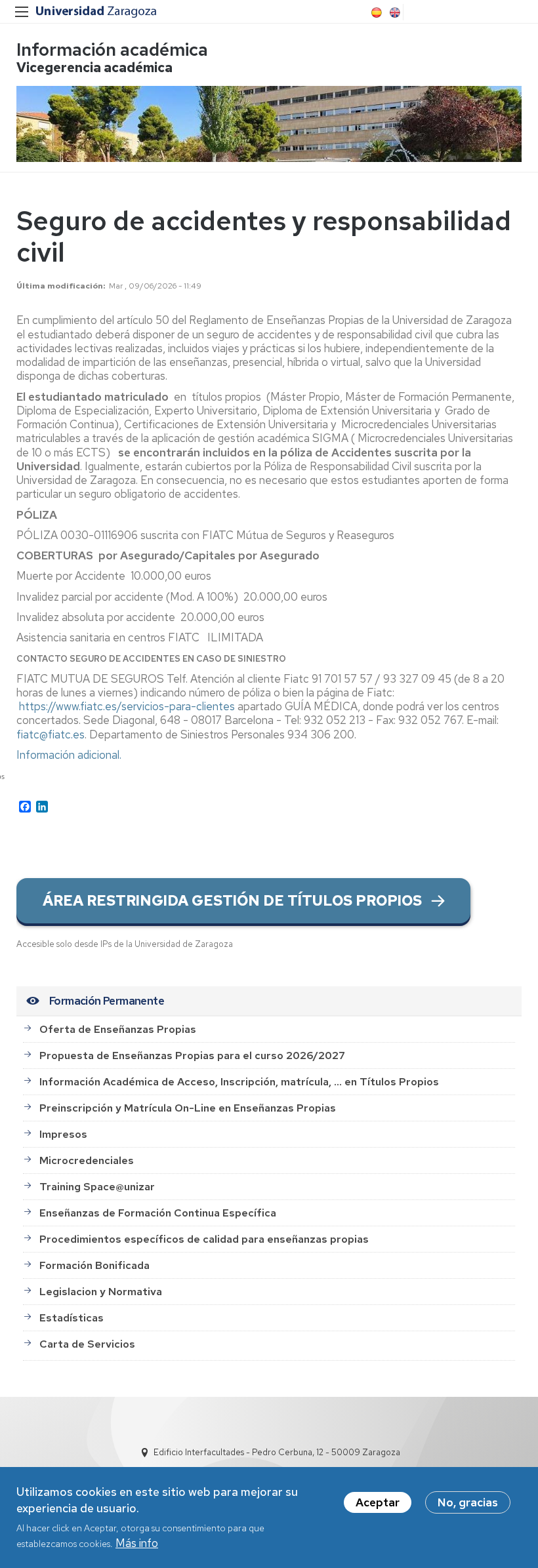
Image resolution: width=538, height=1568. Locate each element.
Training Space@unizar (97, 1187)
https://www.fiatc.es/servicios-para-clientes (127, 706)
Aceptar (378, 1502)
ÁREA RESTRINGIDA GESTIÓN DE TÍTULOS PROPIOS (232, 900)
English (393, 12)
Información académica (112, 49)
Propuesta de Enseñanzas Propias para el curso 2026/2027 (192, 1055)
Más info (136, 1543)
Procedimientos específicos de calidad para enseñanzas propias (204, 1239)
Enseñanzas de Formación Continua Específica (157, 1213)
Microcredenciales (86, 1160)
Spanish (375, 12)
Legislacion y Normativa (100, 1291)
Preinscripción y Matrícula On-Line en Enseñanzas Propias (187, 1108)
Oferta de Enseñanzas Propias (117, 1029)
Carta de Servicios (87, 1344)
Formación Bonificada (94, 1265)
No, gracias (468, 1502)
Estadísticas (71, 1318)
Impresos (63, 1134)
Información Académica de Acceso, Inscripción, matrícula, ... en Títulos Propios (239, 1082)
